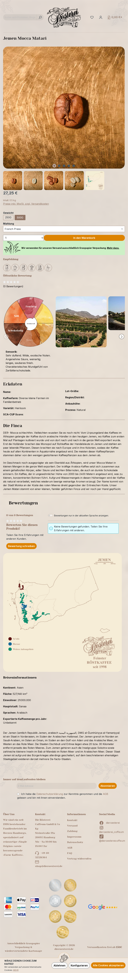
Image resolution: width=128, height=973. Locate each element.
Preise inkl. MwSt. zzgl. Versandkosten (26, 203)
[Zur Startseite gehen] (64, 17)
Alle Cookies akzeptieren (108, 965)
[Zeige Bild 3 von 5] (64, 166)
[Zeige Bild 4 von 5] (69, 166)
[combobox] (20, 17)
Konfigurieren (79, 965)
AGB (105, 794)
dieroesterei (113, 822)
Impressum (74, 836)
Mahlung (8, 223)
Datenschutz (75, 842)
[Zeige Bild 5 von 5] (73, 166)
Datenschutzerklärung (49, 794)
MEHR (16, 970)
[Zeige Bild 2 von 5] (59, 166)
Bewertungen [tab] (23, 503)
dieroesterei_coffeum (111, 832)
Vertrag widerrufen (79, 858)
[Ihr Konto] (100, 17)
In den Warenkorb (84, 237)
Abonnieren (107, 785)
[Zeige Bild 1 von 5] (54, 166)
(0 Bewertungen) (13, 286)
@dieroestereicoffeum (112, 840)
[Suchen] (40, 17)
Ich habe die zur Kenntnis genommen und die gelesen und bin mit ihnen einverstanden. (62, 795)
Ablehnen (59, 965)
